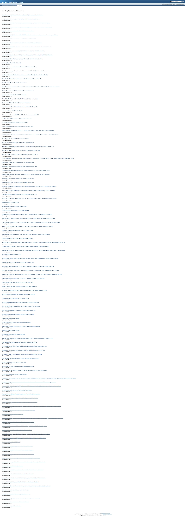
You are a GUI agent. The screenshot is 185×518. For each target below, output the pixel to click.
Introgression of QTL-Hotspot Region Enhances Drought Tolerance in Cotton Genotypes (19, 38)
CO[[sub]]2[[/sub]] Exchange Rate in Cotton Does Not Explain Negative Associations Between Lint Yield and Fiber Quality (25, 246)
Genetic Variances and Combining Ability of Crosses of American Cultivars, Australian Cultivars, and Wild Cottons (24, 438)
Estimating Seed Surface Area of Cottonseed (10, 318)
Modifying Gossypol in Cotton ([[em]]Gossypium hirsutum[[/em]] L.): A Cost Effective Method (19, 342)
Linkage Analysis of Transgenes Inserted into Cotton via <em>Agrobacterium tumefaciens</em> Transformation (24, 478)
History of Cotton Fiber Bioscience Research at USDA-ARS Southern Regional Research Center (21, 150)
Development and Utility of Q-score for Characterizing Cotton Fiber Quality (16, 322)
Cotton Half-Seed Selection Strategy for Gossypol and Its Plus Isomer (15, 210)
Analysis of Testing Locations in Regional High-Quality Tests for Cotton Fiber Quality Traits (19, 106)
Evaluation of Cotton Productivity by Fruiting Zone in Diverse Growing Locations (17, 230)
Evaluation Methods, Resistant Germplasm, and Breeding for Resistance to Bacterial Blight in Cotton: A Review (23, 50)
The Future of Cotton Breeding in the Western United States (13, 334)
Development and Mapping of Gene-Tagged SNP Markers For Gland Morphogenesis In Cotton (20, 302)
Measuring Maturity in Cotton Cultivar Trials (10, 202)
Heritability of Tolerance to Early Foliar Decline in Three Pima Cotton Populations (18, 450)
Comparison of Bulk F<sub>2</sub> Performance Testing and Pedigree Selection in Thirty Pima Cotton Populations (24, 426)
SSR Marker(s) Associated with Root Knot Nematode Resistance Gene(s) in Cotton (18, 422)
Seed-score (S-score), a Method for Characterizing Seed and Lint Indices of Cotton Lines (19, 66)
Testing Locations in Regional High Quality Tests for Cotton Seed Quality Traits (17, 126)
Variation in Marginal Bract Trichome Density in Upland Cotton (14, 362)
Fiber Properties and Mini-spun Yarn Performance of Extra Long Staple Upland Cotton (18, 310)
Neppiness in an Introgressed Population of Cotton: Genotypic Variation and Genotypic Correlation (21, 326)
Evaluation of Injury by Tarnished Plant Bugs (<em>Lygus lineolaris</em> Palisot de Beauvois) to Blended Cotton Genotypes (26, 485)
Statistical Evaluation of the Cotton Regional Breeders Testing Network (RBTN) (17, 238)
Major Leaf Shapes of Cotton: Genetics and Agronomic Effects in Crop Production (18, 182)
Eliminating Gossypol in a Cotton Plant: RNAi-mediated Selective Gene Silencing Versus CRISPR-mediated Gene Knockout (26, 22)
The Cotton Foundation (105, 513)
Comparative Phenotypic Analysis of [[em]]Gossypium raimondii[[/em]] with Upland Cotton (19, 194)
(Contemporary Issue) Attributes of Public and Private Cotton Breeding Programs (17, 474)
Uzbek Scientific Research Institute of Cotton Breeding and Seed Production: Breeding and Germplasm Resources (24, 346)
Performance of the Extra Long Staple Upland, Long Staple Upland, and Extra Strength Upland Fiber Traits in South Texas (26, 174)
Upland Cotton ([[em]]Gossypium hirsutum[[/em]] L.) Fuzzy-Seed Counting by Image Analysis (20, 98)
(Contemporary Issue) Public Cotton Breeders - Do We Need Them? (15, 489)
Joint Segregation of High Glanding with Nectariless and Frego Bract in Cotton (17, 118)
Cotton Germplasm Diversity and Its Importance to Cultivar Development (16, 493)
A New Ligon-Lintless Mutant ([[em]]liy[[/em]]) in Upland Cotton (14, 94)
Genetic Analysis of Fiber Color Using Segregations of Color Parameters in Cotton (18, 162)
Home (3, 7)
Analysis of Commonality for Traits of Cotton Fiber (11, 505)
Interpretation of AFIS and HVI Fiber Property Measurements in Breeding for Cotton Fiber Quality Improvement (23, 278)
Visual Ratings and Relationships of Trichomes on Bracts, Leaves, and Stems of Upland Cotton (20, 358)
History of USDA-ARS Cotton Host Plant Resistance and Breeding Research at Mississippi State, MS (21, 78)
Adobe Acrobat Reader (107, 514)
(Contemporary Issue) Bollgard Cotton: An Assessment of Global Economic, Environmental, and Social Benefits (23, 462)
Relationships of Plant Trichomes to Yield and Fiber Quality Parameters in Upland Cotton (19, 166)
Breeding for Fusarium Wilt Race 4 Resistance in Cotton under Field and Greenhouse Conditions (21, 394)
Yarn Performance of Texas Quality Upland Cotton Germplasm (14, 82)
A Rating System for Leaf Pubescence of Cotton (11, 442)
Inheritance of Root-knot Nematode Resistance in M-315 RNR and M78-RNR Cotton (18, 410)
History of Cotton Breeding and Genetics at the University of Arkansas (15, 138)
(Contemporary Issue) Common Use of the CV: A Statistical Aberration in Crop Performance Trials (21, 458)
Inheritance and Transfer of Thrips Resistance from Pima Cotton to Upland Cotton (18, 262)
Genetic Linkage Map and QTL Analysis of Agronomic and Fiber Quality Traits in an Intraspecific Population (23, 469)
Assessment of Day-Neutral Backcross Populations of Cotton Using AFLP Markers (18, 454)
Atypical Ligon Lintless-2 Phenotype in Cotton (11, 330)
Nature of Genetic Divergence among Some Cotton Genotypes (14, 206)
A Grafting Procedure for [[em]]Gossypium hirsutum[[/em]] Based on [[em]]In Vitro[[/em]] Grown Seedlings (22, 58)
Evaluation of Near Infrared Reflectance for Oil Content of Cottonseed (15, 501)
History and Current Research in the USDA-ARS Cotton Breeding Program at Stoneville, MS (20, 154)
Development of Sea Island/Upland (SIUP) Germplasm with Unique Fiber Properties (18, 294)
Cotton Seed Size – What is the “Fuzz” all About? (11, 62)
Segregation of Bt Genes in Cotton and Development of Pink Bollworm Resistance (18, 30)
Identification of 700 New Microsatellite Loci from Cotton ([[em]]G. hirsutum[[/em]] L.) (18, 366)
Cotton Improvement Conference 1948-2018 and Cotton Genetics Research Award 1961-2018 (20, 114)
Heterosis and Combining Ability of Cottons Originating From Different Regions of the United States (21, 497)
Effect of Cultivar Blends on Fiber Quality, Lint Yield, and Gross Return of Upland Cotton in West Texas (22, 354)
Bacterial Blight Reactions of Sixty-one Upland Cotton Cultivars (14, 374)
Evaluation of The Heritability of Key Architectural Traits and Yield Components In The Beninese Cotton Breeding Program (26, 170)
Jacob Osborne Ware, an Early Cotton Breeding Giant (12, 110)
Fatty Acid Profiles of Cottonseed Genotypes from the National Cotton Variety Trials (18, 314)
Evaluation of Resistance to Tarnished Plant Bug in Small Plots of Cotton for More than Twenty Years (21, 18)
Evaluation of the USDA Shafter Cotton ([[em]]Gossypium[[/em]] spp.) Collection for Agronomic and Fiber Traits (23, 350)
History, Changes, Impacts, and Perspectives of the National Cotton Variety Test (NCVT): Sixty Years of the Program (24, 70)
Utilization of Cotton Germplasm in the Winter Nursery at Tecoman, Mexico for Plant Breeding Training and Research (24, 290)
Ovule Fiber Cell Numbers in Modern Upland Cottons (12, 466)
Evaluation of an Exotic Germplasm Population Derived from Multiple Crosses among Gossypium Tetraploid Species (24, 370)
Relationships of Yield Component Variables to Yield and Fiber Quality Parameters (18, 178)
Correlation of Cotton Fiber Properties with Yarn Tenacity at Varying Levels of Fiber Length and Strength (22, 42)
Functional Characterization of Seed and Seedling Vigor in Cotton (15, 122)
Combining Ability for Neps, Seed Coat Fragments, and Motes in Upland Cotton (17, 282)
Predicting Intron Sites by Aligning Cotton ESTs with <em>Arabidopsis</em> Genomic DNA (19, 402)
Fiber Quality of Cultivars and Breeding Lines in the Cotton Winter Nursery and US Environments (21, 306)
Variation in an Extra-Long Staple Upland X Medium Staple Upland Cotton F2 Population (19, 286)
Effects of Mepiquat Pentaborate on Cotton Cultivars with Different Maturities (17, 390)
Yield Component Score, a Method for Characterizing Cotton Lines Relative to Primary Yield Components (22, 14)
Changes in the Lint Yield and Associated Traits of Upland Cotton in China (16, 102)
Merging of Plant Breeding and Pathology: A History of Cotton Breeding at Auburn (18, 90)
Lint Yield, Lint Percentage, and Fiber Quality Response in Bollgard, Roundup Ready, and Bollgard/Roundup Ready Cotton (26, 434)
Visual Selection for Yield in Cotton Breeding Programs (12, 414)
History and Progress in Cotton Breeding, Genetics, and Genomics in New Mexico (18, 142)
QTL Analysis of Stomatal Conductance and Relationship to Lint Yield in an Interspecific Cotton (20, 481)
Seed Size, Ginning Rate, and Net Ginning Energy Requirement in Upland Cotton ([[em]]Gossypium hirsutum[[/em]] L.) (25, 74)
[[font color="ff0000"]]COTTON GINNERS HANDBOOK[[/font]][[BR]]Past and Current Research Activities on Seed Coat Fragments (27, 46)
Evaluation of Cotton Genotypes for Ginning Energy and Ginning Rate (15, 298)
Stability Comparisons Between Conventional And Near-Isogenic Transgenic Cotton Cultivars (20, 398)
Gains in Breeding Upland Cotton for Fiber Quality (11, 254)
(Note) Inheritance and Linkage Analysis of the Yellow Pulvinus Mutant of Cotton (17, 446)
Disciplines (6, 7)
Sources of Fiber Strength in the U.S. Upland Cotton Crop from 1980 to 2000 (17, 430)
